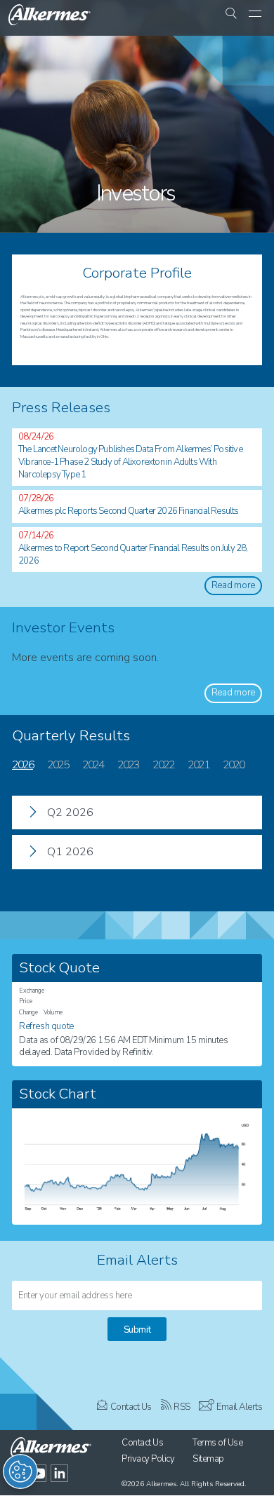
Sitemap (208, 1459)
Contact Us (131, 1407)
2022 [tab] (163, 765)
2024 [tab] (92, 765)
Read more (233, 585)
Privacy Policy (148, 1459)
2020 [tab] (233, 765)
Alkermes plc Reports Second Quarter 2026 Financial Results (128, 511)
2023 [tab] (127, 765)
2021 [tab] (198, 765)
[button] (231, 14)
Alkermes (161, 1484)
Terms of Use (217, 1442)
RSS (182, 1407)
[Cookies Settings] (20, 1471)
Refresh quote (46, 1026)
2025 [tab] (57, 765)
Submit (137, 1330)
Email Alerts (239, 1407)
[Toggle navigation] (255, 15)
